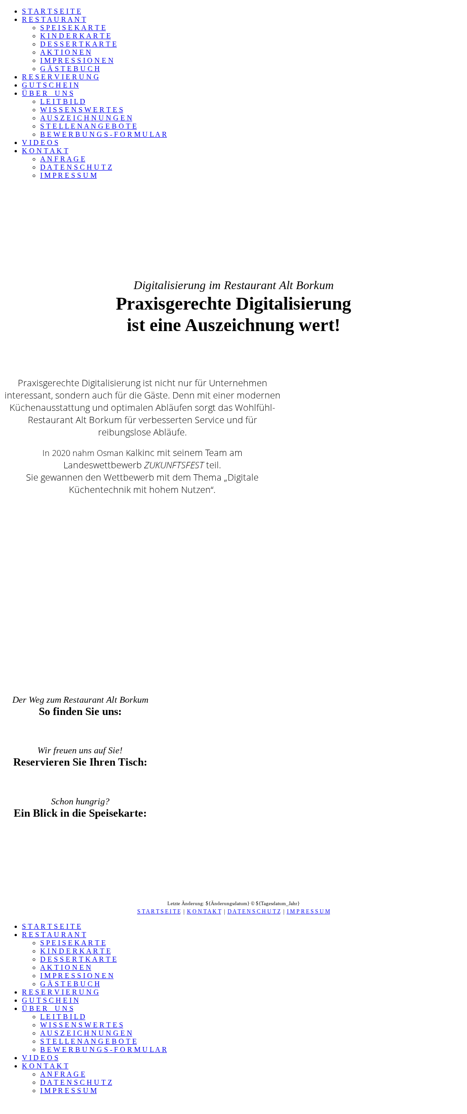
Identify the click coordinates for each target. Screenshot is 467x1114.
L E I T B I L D (62, 101)
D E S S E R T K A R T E (78, 44)
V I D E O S (40, 142)
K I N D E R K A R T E (75, 36)
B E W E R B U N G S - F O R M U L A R (103, 134)
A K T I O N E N (65, 52)
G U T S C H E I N (50, 85)
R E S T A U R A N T (54, 19)
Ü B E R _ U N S (47, 93)
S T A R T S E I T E (51, 11)
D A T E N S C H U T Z (76, 167)
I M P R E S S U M (68, 175)
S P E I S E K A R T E (73, 27)
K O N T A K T (45, 151)
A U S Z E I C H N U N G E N (86, 118)
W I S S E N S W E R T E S (81, 110)
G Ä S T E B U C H (70, 69)
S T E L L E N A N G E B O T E (88, 126)
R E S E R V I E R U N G (60, 77)
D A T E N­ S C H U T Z (254, 911)
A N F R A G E (62, 159)
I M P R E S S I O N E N (77, 60)
